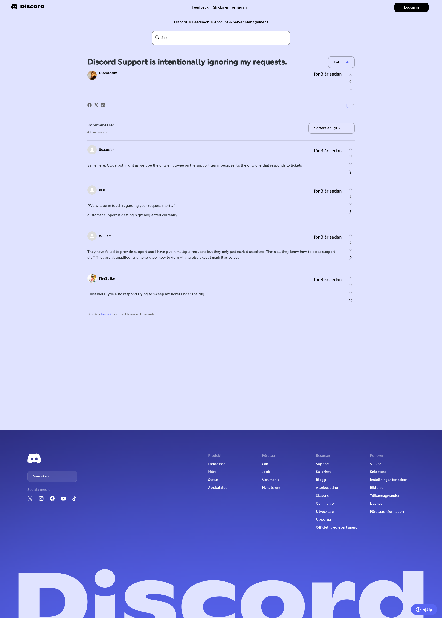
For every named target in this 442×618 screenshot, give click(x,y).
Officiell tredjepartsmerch (337, 527)
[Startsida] (27, 8)
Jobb (266, 472)
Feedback (200, 7)
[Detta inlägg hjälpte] (350, 75)
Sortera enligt (326, 128)
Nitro (212, 472)
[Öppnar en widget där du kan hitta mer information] (424, 610)
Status (213, 480)
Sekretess (378, 472)
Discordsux (108, 73)
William (105, 236)
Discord (180, 22)
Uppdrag (323, 519)
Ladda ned (217, 464)
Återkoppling (327, 487)
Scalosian (106, 150)
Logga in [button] (411, 7)
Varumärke (271, 480)
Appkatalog (218, 487)
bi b (102, 190)
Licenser (377, 503)
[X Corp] (96, 105)
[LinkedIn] (103, 105)
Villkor (375, 464)
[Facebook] (89, 105)
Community (325, 503)
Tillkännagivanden (385, 496)
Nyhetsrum (271, 487)
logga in (106, 314)
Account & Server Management (241, 22)
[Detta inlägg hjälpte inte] (350, 89)
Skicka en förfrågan (230, 7)
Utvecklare (325, 511)
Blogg (321, 480)
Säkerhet (323, 472)
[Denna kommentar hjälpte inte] (350, 164)
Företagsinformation (387, 511)
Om (265, 464)
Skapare (322, 496)
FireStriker (107, 278)
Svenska (40, 476)
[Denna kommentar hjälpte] (350, 149)
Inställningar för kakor (388, 480)
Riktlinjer (377, 487)
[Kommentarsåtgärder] (350, 172)
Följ (337, 62)
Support (322, 464)
